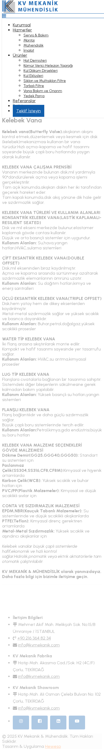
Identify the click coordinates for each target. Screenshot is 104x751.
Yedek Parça (34, 96)
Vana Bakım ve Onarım (42, 91)
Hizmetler (22, 29)
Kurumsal (22, 24)
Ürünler (20, 55)
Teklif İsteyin (28, 110)
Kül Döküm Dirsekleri (40, 70)
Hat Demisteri (35, 60)
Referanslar (24, 100)
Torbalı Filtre (33, 86)
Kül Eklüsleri (33, 75)
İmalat (28, 50)
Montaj (29, 40)
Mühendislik (33, 45)
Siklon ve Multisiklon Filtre (44, 81)
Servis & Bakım (36, 35)
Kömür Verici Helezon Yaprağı (48, 65)
